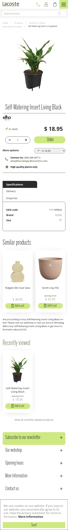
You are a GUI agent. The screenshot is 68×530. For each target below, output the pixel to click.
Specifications (14, 184)
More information (30, 517)
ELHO (58, 215)
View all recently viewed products (34, 419)
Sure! (34, 525)
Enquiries (11, 198)
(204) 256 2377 (31, 157)
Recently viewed (16, 343)
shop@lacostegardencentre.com (28, 160)
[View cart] (55, 4)
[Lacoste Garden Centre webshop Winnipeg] (11, 4)
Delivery (11, 191)
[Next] (62, 63)
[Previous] (6, 63)
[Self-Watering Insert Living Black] (34, 62)
